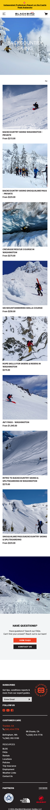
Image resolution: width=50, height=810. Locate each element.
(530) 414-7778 (11, 729)
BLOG (5, 749)
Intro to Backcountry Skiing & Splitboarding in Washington (20, 479)
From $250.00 (9, 311)
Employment (8, 769)
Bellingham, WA (10, 735)
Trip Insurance (9, 766)
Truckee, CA (8, 726)
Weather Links (9, 773)
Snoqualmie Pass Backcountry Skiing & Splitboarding (25, 538)
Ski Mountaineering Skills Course (23, 308)
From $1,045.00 (10, 426)
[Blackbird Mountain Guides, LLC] (25, 14)
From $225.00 (9, 197)
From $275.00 (9, 256)
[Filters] (46, 81)
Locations (7, 759)
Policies (6, 762)
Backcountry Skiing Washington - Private (23, 133)
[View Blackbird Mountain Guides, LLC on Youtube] (7, 710)
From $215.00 (9, 138)
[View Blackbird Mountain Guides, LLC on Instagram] (4, 710)
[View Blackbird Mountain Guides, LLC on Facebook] (12, 710)
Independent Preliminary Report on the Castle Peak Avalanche (25, 6)
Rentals (6, 755)
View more (43, 788)
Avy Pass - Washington (16, 422)
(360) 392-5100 (11, 738)
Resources (9, 744)
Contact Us (25, 646)
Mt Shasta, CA (32, 731)
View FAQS (25, 640)
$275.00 (6, 370)
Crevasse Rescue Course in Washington (18, 251)
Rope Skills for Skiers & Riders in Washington (22, 365)
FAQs (5, 752)
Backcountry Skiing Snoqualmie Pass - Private (25, 192)
